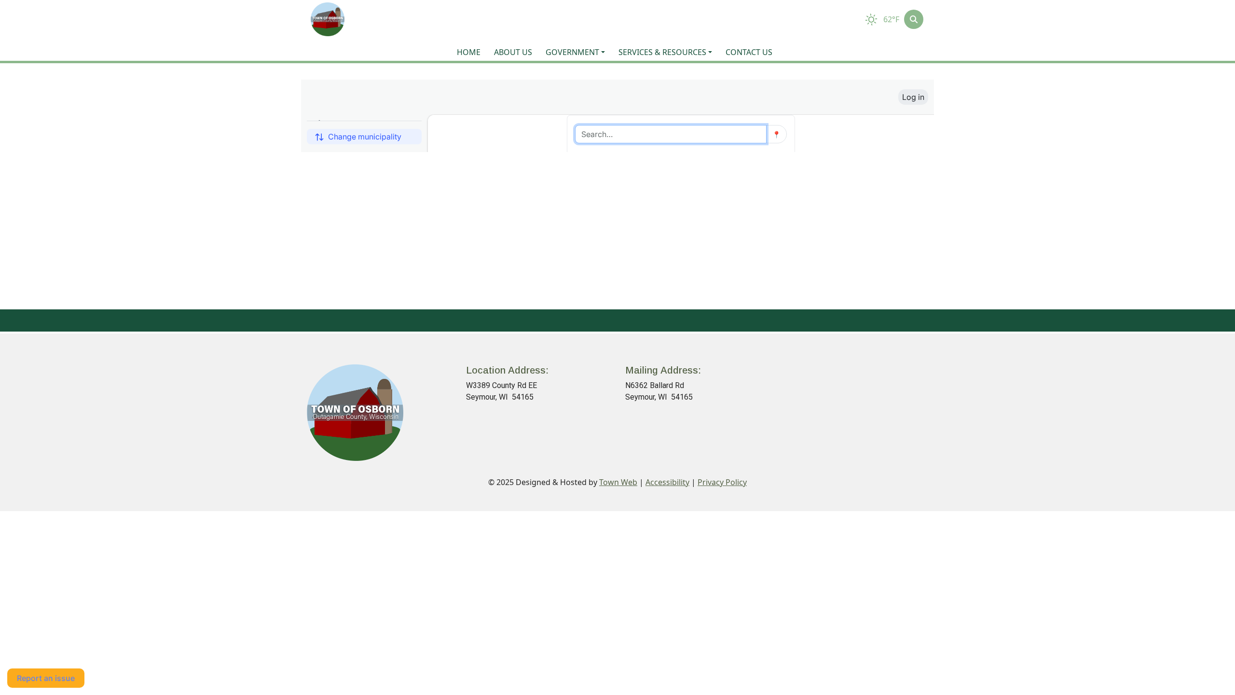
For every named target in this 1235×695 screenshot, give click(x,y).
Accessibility (667, 482)
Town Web (618, 482)
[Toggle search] (913, 19)
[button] (578, 52)
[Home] (327, 19)
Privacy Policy (722, 482)
